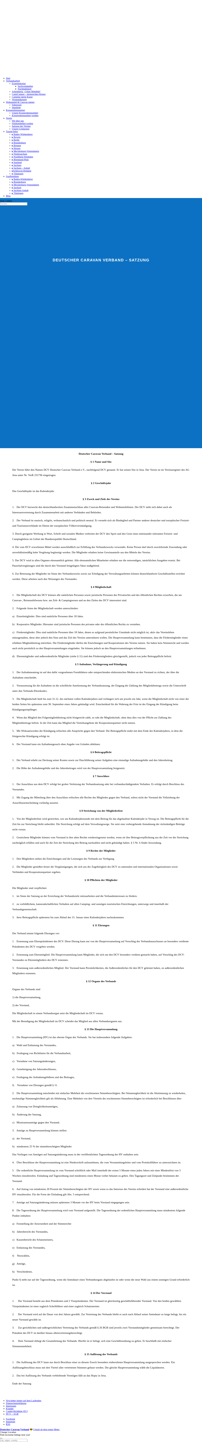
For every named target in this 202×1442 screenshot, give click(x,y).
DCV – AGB (12, 1414)
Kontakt (9, 1408)
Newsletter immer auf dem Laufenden (23, 1400)
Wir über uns (18, 121)
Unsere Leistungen (20, 129)
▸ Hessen (16, 148)
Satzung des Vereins (21, 126)
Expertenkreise (19, 83)
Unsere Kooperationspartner (25, 113)
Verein (9, 118)
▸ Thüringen (17, 173)
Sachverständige (25, 86)
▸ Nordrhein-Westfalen (22, 157)
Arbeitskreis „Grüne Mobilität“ (26, 91)
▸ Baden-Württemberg (22, 179)
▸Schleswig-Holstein (21, 171)
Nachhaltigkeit (24, 89)
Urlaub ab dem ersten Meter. (46, 1429)
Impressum (11, 1406)
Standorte (16, 107)
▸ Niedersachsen (19, 154)
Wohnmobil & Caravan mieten (20, 102)
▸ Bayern (16, 137)
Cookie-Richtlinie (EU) (17, 1411)
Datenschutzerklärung (16, 1403)
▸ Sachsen (16, 165)
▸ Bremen (16, 145)
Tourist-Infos (12, 131)
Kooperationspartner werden (25, 115)
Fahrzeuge (17, 105)
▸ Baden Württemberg (22, 134)
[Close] (1, 1438)
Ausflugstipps (12, 176)
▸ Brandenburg (19, 142)
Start (8, 78)
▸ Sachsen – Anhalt (21, 168)
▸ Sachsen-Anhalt (20, 190)
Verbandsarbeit (13, 81)
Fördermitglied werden (22, 123)
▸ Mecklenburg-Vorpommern (25, 151)
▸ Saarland (17, 162)
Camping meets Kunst (22, 97)
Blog (8, 196)
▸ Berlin (15, 140)
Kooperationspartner (15, 110)
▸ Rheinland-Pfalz (20, 159)
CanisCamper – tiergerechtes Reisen (29, 94)
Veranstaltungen (19, 99)
